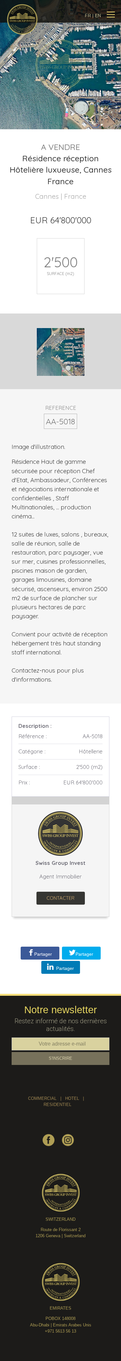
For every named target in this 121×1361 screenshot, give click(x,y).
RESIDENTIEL (57, 1104)
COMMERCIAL (42, 1098)
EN (98, 15)
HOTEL (72, 1098)
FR (88, 15)
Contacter (60, 898)
